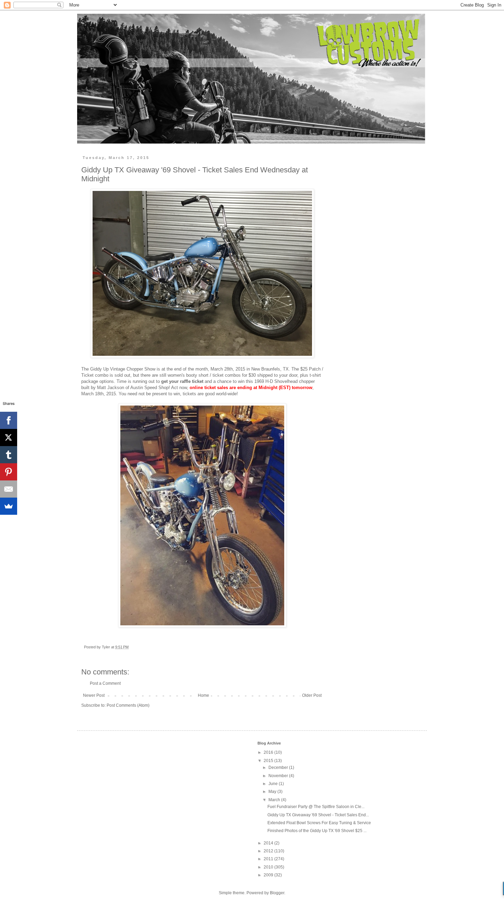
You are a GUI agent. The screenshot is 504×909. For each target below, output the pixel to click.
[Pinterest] (8, 471)
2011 (269, 858)
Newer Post (94, 695)
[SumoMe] (8, 506)
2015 (269, 760)
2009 (269, 875)
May (272, 791)
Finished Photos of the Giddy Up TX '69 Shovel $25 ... (317, 830)
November (278, 775)
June (273, 783)
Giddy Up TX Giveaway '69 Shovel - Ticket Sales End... (318, 815)
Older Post (312, 695)
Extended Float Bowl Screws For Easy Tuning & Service (319, 822)
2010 (269, 867)
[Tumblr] (8, 454)
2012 (269, 851)
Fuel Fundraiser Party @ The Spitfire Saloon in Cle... (315, 806)
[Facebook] (8, 420)
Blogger (277, 892)
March (274, 799)
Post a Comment (105, 683)
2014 (269, 843)
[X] (8, 437)
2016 (269, 752)
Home (203, 695)
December (278, 767)
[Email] (8, 489)
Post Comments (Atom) (128, 705)
